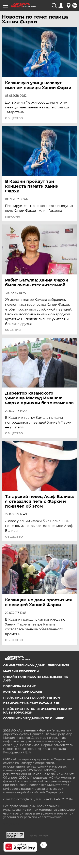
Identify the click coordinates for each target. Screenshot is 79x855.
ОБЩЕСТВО (14, 118)
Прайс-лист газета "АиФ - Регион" (32, 697)
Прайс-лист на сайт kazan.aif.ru (31, 703)
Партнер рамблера (38, 835)
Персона (12, 216)
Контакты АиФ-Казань (22, 692)
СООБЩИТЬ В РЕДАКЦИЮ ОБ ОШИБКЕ (33, 718)
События (13, 329)
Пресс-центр (58, 665)
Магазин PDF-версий (21, 671)
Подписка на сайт (19, 686)
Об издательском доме (24, 665)
